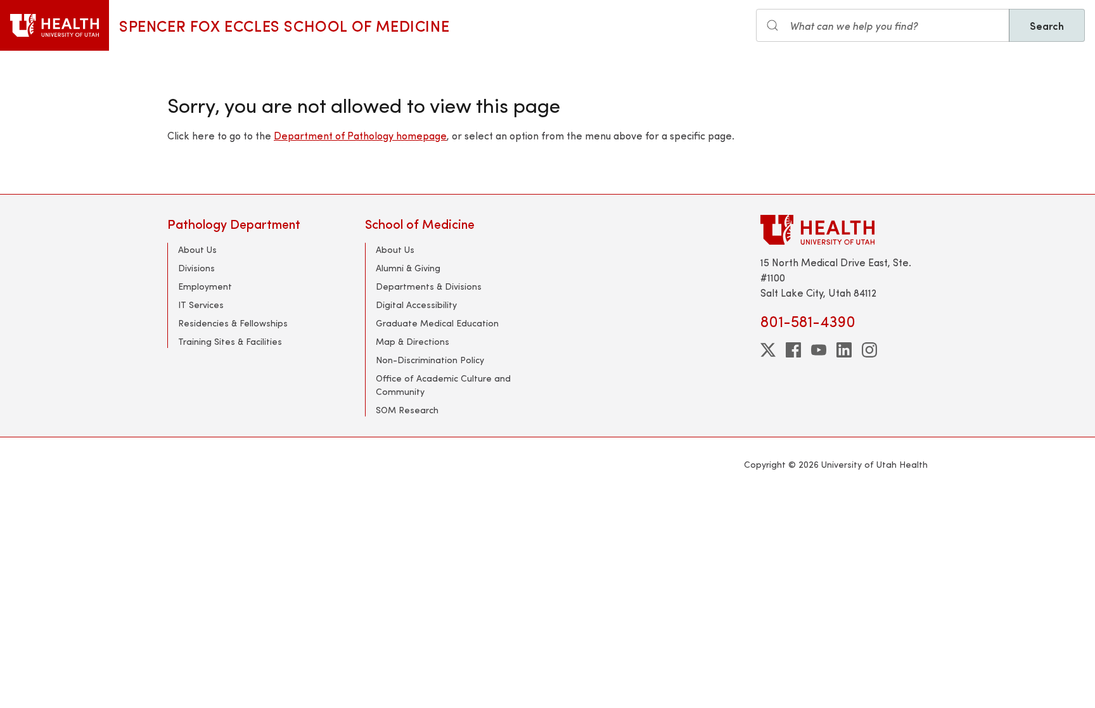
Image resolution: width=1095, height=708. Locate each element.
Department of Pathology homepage (360, 135)
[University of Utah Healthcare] (844, 230)
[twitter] (768, 349)
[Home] (54, 25)
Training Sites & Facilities (230, 341)
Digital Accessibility (416, 305)
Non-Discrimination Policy (430, 360)
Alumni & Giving (408, 268)
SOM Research (407, 410)
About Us (197, 249)
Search (1047, 25)
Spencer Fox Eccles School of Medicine (284, 25)
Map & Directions (412, 341)
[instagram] (869, 349)
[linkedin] (844, 349)
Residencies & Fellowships (233, 323)
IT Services (201, 305)
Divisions (196, 268)
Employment (205, 286)
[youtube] (818, 349)
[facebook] (793, 349)
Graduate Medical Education (437, 323)
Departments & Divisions (429, 286)
